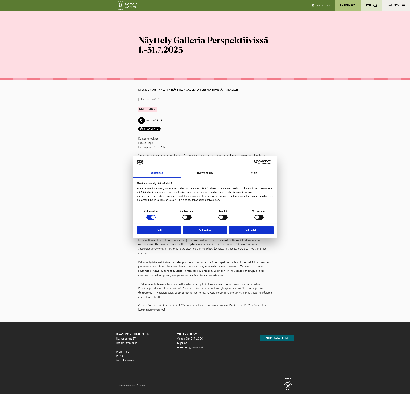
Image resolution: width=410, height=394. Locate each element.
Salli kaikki (251, 230)
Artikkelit (160, 89)
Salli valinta (205, 230)
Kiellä (159, 230)
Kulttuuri (147, 109)
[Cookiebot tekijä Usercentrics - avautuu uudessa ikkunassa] (260, 162)
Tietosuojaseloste (125, 384)
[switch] (187, 217)
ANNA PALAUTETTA (277, 338)
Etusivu (144, 89)
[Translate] (321, 5)
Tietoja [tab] (253, 172)
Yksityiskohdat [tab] (205, 172)
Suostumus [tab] (157, 172)
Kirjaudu (141, 384)
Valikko (393, 5)
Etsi (368, 5)
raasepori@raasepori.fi (191, 347)
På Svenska (347, 5)
